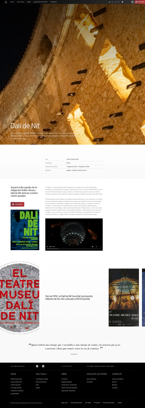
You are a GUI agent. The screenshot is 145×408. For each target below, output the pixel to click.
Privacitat (97, 403)
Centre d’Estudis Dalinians (69, 388)
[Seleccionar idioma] (123, 2)
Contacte (115, 388)
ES (112, 2)
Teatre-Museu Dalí (72, 159)
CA (109, 2)
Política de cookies (108, 403)
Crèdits (119, 403)
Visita (12, 2)
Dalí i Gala (20, 2)
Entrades (140, 2)
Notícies (114, 385)
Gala (37, 385)
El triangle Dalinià (16, 388)
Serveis (114, 382)
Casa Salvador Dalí (16, 382)
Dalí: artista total (41, 382)
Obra (29, 2)
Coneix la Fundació (117, 379)
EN (115, 2)
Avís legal (88, 403)
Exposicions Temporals (68, 391)
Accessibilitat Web (76, 403)
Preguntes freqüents (17, 391)
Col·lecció (64, 379)
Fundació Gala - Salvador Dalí (5, 2)
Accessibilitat (15, 394)
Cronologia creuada (42, 379)
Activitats (90, 382)
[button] (132, 298)
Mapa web (64, 403)
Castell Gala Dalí (15, 385)
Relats (38, 388)
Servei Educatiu (91, 379)
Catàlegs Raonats (66, 382)
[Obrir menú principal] (132, 2)
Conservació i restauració (69, 385)
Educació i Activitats (40, 2)
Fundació (53, 2)
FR (118, 2)
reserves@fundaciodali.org (18, 366)
